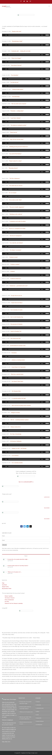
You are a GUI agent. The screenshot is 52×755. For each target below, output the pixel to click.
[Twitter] (24, 526)
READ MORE (46, 507)
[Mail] (30, 526)
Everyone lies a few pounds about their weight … (18, 559)
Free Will (7, 601)
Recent (26, 556)
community (38, 704)
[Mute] (44, 35)
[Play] (3, 35)
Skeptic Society (5, 586)
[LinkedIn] (27, 526)
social (37, 714)
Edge (3, 583)
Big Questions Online (6, 588)
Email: (3, 540)
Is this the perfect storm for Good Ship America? (18, 565)
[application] (26, 35)
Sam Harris (4, 584)
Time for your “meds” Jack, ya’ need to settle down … (25, 717)
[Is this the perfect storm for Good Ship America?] (5, 566)
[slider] (47, 35)
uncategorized (39, 724)
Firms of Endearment (9, 599)
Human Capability (9, 596)
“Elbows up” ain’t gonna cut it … (15, 572)
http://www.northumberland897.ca (26, 481)
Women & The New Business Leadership (14, 603)
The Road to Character (9, 597)
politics (37, 711)
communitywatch (40, 708)
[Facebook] (21, 526)
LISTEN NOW (46, 497)
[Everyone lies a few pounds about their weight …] (5, 559)
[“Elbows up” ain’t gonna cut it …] (5, 572)
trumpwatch (38, 718)
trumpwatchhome (40, 721)
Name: (3, 535)
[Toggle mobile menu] (49, 6)
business (38, 701)
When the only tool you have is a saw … (26, 722)
